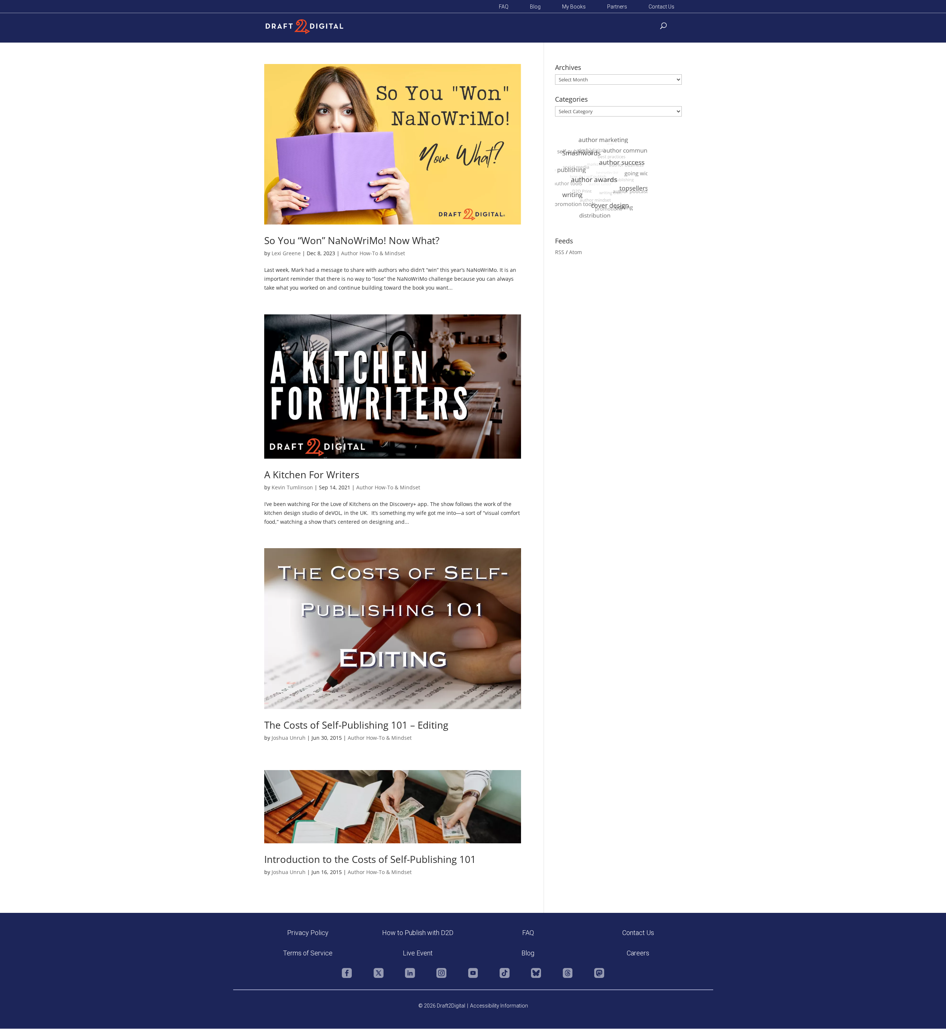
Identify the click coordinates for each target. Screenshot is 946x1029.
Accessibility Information (499, 1006)
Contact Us (661, 7)
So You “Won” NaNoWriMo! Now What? (351, 240)
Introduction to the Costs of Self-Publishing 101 (370, 859)
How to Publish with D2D (417, 933)
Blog (535, 7)
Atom (575, 252)
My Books (574, 7)
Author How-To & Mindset (373, 253)
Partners (617, 7)
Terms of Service (308, 953)
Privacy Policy (308, 933)
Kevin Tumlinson (292, 487)
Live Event (418, 953)
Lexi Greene (286, 253)
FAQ (503, 7)
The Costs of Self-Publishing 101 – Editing (356, 725)
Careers (638, 953)
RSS (559, 252)
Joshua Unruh (289, 737)
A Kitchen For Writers (311, 474)
